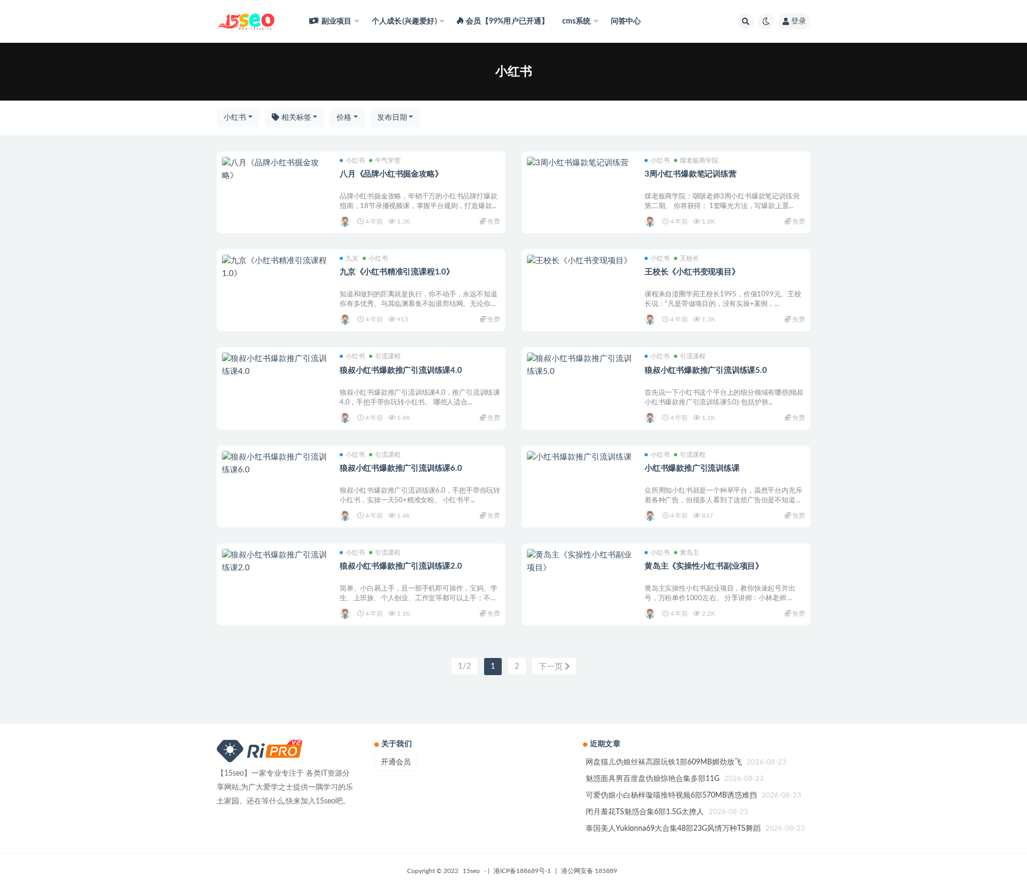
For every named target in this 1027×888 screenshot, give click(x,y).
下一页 (552, 667)
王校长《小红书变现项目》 (692, 272)
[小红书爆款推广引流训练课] (580, 457)
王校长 (689, 258)
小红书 (235, 117)
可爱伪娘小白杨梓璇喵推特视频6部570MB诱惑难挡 (671, 795)
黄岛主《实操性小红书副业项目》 (704, 566)
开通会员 (396, 762)
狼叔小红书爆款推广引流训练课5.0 (706, 370)
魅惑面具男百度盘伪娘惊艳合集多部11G (652, 779)
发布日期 (392, 117)
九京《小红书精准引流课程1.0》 (397, 272)
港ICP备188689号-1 (522, 871)
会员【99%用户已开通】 (507, 21)
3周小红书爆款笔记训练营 (691, 174)
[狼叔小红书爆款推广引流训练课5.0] (580, 365)
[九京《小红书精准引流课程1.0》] (275, 267)
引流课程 (388, 356)
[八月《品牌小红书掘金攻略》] (275, 169)
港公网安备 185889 (589, 871)
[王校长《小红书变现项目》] (580, 261)
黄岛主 (689, 552)
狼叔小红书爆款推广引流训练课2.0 (401, 566)
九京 (352, 258)
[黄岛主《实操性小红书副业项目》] (580, 562)
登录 (798, 21)
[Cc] (346, 221)
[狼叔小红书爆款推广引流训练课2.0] (275, 562)
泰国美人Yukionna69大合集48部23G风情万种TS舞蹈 (673, 828)
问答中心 (626, 21)
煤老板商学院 (699, 160)
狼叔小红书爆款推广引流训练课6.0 (401, 468)
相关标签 (295, 117)
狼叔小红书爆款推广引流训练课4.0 (401, 370)
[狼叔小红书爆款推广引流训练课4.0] (275, 365)
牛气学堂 (388, 160)
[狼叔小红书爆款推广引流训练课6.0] (275, 464)
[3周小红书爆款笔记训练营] (580, 163)
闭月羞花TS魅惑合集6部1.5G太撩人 (645, 812)
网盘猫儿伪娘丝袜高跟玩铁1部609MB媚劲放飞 (664, 762)
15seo (471, 871)
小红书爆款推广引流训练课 (692, 468)
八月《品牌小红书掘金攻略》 (391, 174)
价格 (343, 117)
